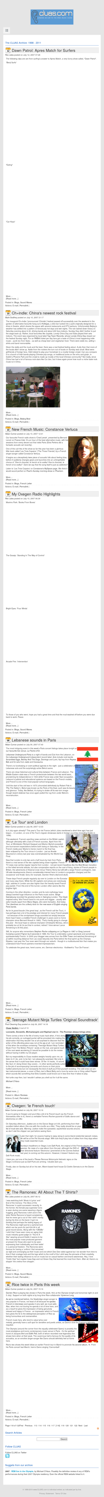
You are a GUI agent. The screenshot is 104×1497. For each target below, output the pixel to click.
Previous (28, 1425)
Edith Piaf (33, 1333)
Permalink (24, 305)
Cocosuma (38, 762)
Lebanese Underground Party (18, 754)
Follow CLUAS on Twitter (16, 1452)
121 (71, 1425)
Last (86, 1425)
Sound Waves (26, 302)
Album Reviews (20, 1095)
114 (40, 1425)
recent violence (18, 792)
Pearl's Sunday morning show (39, 471)
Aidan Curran (11, 433)
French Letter (26, 483)
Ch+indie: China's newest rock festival (44, 313)
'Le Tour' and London (30, 822)
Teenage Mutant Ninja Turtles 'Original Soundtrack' (55, 1019)
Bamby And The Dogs (30, 759)
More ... (9, 296)
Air (21, 1138)
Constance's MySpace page (45, 468)
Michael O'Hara (12, 1081)
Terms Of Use (60, 1493)
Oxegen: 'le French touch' (33, 1105)
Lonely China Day (78, 336)
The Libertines (12, 904)
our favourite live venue (16, 750)
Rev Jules (9, 54)
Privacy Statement (46, 1493)
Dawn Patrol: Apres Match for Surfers (43, 50)
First (21, 1425)
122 (75, 1425)
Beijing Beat (25, 418)
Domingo (45, 759)
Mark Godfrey (11, 317)
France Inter (20, 440)
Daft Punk (56, 1145)
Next (80, 1425)
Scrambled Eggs (13, 759)
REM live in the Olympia (22, 1471)
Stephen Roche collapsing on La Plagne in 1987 (54, 931)
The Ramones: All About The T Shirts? (45, 1192)
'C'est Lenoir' (41, 437)
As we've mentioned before (17, 1299)
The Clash (63, 897)
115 (44, 1425)
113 (35, 1425)
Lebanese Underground (19, 757)
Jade (27, 762)
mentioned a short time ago (73, 830)
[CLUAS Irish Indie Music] (52, 16)
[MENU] (6, 30)
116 (48, 1425)
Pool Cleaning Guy (13, 1024)
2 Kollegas (44, 323)
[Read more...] (12, 298)
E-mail (15, 305)
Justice (30, 1123)
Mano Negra (32, 901)
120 (67, 1425)
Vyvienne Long (67, 1295)
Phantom (59, 471)
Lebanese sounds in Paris (34, 740)
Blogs (16, 302)
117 (53, 1425)
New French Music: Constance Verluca (45, 429)
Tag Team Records (55, 336)
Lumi (55, 759)
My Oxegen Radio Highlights (36, 494)
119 (62, 1425)
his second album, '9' (81, 1344)
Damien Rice (11, 1292)
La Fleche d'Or (33, 750)
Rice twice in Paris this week (36, 1284)
